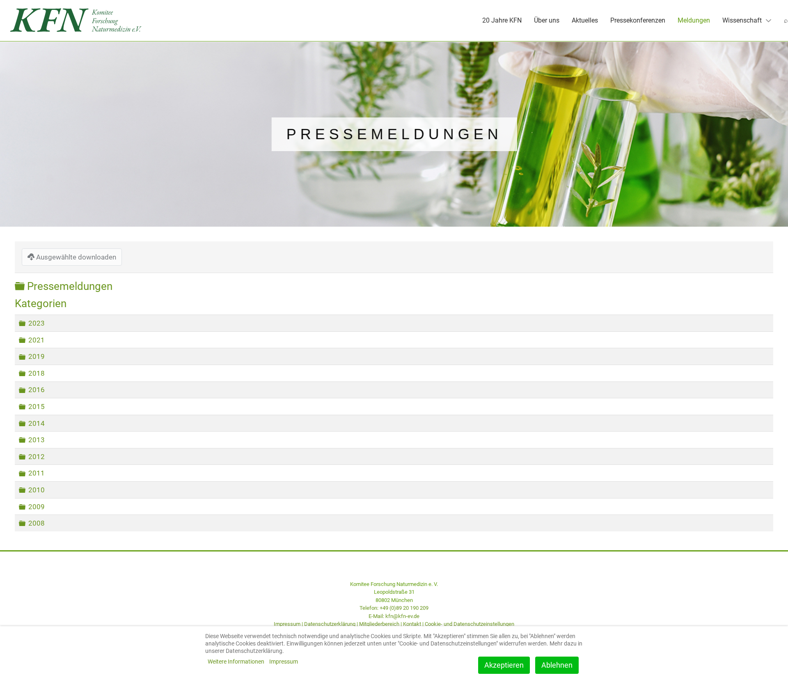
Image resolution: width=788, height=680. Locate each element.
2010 (36, 490)
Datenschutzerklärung (329, 624)
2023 (36, 323)
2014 (36, 423)
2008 (36, 523)
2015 (36, 406)
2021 (36, 340)
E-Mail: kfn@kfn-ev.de (394, 616)
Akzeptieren (504, 665)
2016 (36, 390)
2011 (36, 473)
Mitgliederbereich (379, 624)
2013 (36, 440)
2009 (36, 506)
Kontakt (412, 624)
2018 (36, 373)
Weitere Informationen (236, 661)
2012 (36, 457)
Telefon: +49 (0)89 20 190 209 (394, 608)
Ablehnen (557, 665)
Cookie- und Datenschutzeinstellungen (469, 624)
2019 (36, 356)
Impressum (287, 624)
